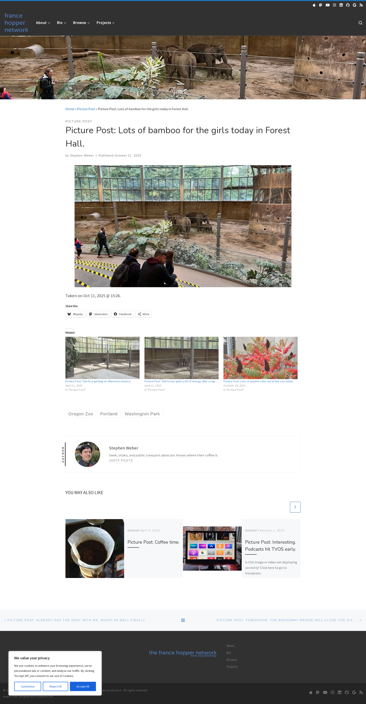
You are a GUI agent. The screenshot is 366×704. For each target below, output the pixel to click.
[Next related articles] (295, 507)
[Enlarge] (286, 171)
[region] (55, 673)
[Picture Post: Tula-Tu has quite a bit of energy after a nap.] (181, 358)
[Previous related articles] (284, 507)
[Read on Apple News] (314, 5)
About (230, 646)
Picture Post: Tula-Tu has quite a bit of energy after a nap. (180, 381)
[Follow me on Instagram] (334, 5)
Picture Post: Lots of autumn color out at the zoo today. (258, 381)
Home (69, 109)
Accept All (82, 686)
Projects (232, 667)
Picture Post (86, 109)
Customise (28, 686)
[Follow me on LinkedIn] (341, 5)
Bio (228, 653)
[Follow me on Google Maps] (354, 5)
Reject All (55, 686)
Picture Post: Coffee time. (153, 542)
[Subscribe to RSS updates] (361, 5)
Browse (231, 660)
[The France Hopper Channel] (328, 5)
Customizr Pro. (45, 696)
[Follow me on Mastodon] (320, 5)
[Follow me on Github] (347, 5)
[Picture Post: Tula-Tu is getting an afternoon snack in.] (102, 358)
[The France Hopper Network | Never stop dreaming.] (16, 21)
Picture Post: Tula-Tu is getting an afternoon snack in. (98, 381)
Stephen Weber (82, 155)
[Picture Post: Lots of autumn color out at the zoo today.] (260, 358)
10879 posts (121, 460)
